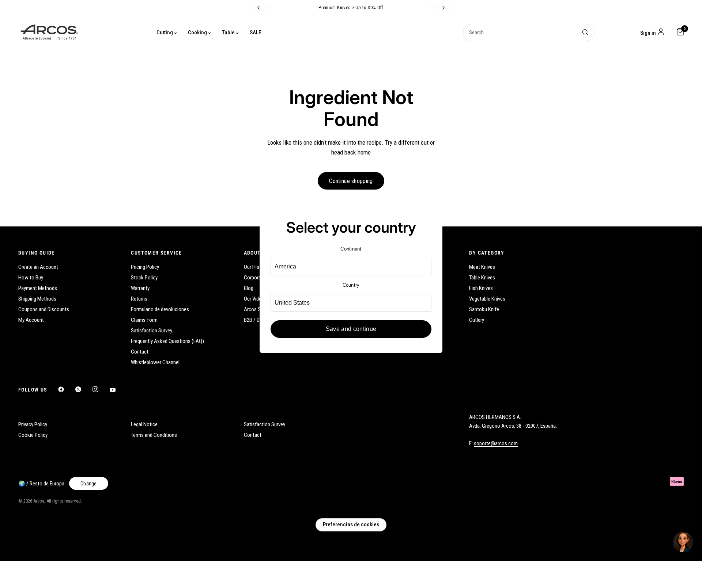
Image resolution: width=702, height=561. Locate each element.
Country (351, 285)
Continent (350, 249)
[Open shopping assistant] (683, 542)
